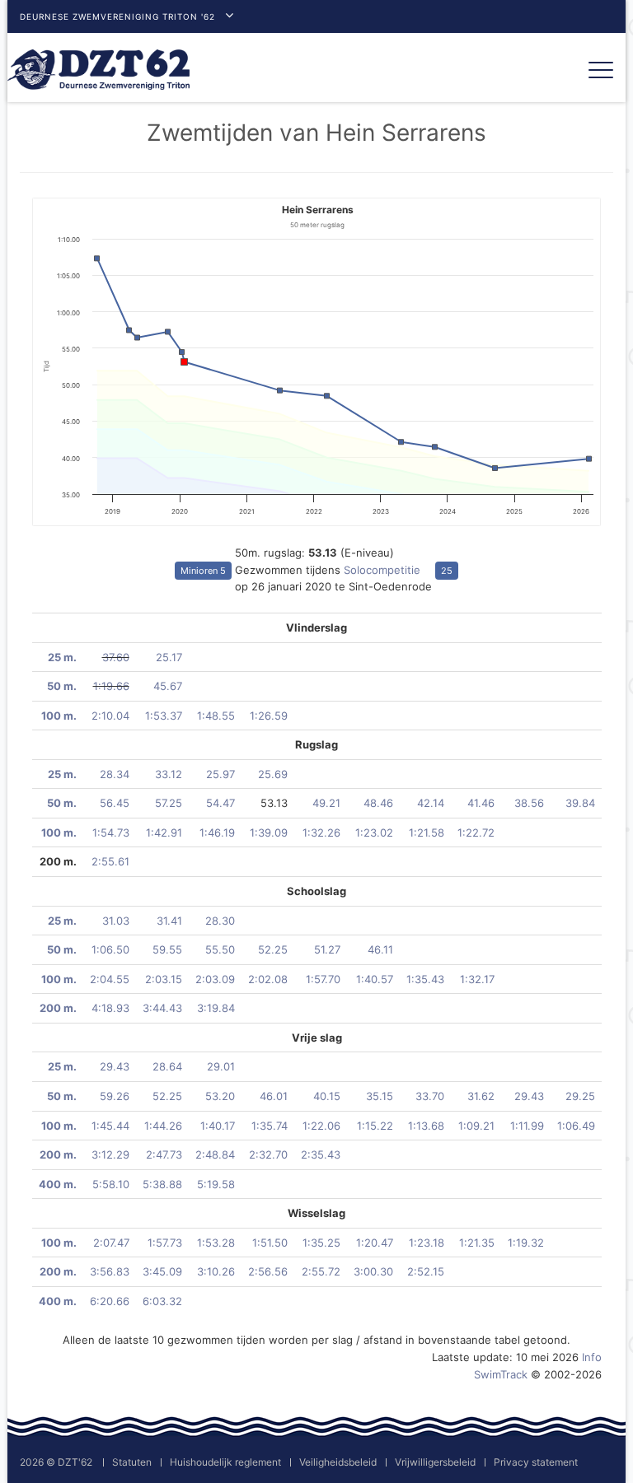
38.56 (529, 802)
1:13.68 (426, 1125)
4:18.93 (110, 1007)
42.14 (430, 802)
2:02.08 (268, 979)
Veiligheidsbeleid (338, 1462)
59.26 (114, 1096)
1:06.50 (110, 949)
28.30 (220, 920)
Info (592, 1357)
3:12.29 (110, 1154)
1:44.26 (163, 1125)
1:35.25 (321, 1242)
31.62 (481, 1096)
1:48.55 (216, 715)
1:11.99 (527, 1125)
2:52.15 (425, 1271)
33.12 (168, 774)
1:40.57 (374, 979)
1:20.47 (374, 1242)
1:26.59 (269, 715)
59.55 (167, 949)
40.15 (326, 1096)
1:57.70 (323, 979)
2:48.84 (215, 1154)
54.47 (220, 802)
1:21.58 (426, 832)
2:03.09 (215, 979)
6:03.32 (162, 1301)
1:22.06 (321, 1125)
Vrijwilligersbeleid (435, 1462)
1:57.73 (165, 1242)
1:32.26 (321, 832)
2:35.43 (320, 1154)
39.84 (580, 802)
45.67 (167, 686)
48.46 (378, 802)
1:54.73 (110, 832)
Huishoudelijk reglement (225, 1462)
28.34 (114, 774)
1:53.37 (163, 715)
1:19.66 (111, 686)
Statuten (132, 1462)
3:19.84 (216, 1007)
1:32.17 (477, 979)
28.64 (167, 1066)
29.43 (114, 1066)
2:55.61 (110, 861)
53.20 (220, 1096)
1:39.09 (269, 832)
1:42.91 (164, 832)
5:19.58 (216, 1184)
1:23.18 (426, 1242)
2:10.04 (110, 715)
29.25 (580, 1096)
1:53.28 (216, 1242)
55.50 (220, 949)
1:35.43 (425, 979)
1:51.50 (270, 1242)
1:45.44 (110, 1125)
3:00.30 (373, 1271)
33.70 (429, 1096)
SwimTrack (501, 1374)
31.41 (169, 920)
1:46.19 (217, 832)
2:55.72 (321, 1271)
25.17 (169, 657)
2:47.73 (164, 1154)
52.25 (273, 949)
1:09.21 (476, 1125)
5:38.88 (162, 1184)
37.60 (115, 657)
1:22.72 (476, 832)
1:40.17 (217, 1125)
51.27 (327, 949)
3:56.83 (109, 1271)
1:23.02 (374, 832)
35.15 (379, 1096)
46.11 (380, 949)
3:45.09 (162, 1271)
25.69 (273, 774)
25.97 (220, 774)
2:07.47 (111, 1242)
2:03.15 (163, 979)
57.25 (168, 802)
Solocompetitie (382, 569)
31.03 (115, 920)
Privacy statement (536, 1462)
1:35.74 (269, 1125)
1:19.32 (526, 1242)
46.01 (274, 1096)
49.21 (326, 802)
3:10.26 (216, 1271)
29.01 (221, 1066)
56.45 (114, 802)
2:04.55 (109, 979)
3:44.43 (162, 1007)
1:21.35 (477, 1242)
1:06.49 (576, 1125)
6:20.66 (109, 1301)
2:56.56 (268, 1271)
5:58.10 (110, 1184)
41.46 (481, 802)
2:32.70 (268, 1154)
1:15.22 (375, 1125)
